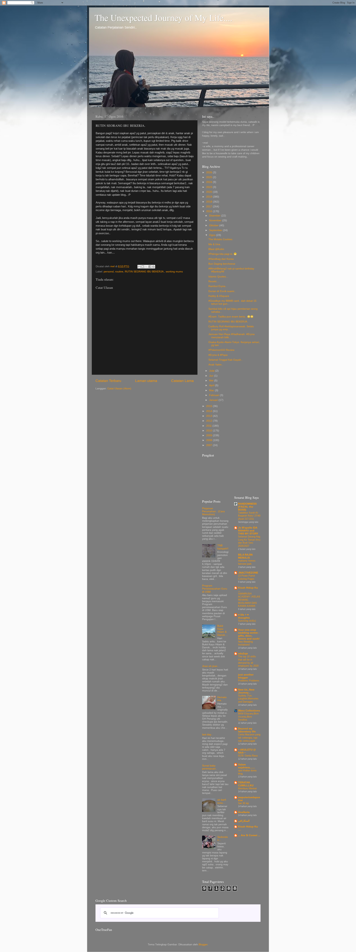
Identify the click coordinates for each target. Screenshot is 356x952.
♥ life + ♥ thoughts (244, 616)
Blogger (203, 944)
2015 (209, 406)
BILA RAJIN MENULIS (245, 556)
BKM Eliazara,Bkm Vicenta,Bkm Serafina (248, 716)
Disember (215, 215)
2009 (209, 435)
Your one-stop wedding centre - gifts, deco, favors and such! (249, 634)
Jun (211, 375)
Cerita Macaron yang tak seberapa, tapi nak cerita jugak (249, 737)
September (216, 230)
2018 (209, 201)
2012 (209, 420)
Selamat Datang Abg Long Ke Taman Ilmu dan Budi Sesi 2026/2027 (249, 541)
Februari (214, 395)
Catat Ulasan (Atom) (119, 388)
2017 (209, 206)
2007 (209, 445)
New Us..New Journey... (246, 691)
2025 (209, 177)
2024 (209, 182)
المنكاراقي (244, 820)
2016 (209, 211)
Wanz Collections (249, 710)
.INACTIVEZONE (248, 572)
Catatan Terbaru (108, 381)
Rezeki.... (213, 281)
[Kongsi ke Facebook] (150, 267)
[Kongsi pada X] (146, 267)
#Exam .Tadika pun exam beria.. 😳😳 (230, 316)
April (212, 385)
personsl (109, 271)
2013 (209, 416)
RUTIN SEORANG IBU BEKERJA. (144, 271)
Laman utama (146, 381)
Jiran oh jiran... (211, 666)
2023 (209, 187)
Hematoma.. (222, 699)
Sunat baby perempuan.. (209, 767)
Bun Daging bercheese (221, 263)
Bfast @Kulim (216, 249)
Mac (212, 390)
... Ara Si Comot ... (249, 835)
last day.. (207, 734)
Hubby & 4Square (218, 296)
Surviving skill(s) (247, 620)
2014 (209, 411)
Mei (211, 380)
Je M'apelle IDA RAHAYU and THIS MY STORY (248, 530)
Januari (214, 400)
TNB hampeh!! (222, 547)
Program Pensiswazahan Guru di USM (214, 588)
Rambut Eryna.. (217, 286)
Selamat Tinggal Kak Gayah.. (225, 359)
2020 (209, 192)
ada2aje (243, 653)
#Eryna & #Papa (218, 355)
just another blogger (245, 676)
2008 (209, 440)
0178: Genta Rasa (248, 755)
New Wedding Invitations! (245, 643)
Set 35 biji (243, 803)
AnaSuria (244, 812)
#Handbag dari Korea (221, 259)
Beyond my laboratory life (247, 730)
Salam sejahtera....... (246, 766)
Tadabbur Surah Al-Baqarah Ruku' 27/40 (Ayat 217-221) (249, 515)
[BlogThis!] (143, 267)
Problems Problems (248, 680)
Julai (212, 370)
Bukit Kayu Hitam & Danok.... (222, 630)
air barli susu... (221, 801)
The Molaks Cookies (220, 239)
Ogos (212, 235)
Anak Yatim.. (215, 364)
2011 (209, 425)
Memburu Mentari (247, 788)
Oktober (214, 225)
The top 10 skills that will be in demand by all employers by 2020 (248, 661)
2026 (209, 172)
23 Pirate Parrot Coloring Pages (246, 577)
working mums (174, 271)
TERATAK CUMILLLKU (245, 784)
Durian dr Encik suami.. (222, 291)
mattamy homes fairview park (247, 562)
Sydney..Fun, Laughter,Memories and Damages (248, 698)
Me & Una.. (215, 244)
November (215, 220)
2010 (209, 430)
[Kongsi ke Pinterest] (153, 267)
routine (119, 271)
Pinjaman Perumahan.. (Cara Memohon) (213, 511)
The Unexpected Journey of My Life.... (163, 17)
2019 (209, 196)
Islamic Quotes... (218, 276)
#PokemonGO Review (221, 350)
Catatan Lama (182, 381)
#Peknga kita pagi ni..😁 (222, 254)
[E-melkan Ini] (139, 267)
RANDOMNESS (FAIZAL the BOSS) (247, 506)
